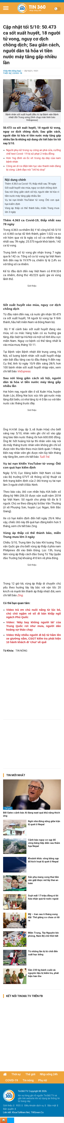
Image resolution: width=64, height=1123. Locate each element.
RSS (18, 1105)
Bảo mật (52, 1105)
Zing (20, 595)
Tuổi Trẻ (44, 456)
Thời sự (7, 73)
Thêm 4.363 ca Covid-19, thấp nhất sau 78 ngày (30, 183)
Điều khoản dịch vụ (34, 1105)
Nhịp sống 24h (49, 1074)
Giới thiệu (7, 1105)
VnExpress (23, 371)
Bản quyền (8, 1109)
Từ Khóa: (8, 650)
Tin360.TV (49, 1095)
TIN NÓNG (21, 650)
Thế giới (7, 808)
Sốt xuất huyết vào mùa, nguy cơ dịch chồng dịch (31, 187)
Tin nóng (28, 1080)
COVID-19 (17, 73)
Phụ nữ (42, 1080)
